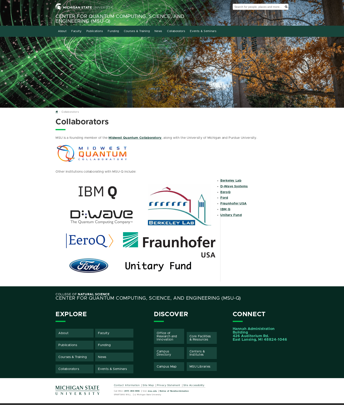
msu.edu (152, 391)
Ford (224, 197)
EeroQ (225, 192)
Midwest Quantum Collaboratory (135, 137)
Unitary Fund (231, 215)
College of (83, 294)
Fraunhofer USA (233, 203)
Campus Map (167, 366)
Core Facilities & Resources (200, 338)
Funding (113, 31)
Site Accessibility (194, 385)
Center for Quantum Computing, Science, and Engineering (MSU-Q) (148, 298)
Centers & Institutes (197, 353)
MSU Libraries (200, 366)
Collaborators (176, 31)
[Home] (57, 112)
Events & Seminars (203, 31)
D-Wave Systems (234, 186)
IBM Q (225, 209)
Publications (94, 31)
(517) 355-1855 (132, 391)
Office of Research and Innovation (167, 336)
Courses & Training (137, 31)
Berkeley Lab (230, 180)
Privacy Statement (168, 385)
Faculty (76, 31)
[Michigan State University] (78, 391)
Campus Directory (164, 353)
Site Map (148, 385)
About (62, 31)
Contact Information (127, 385)
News (158, 31)
